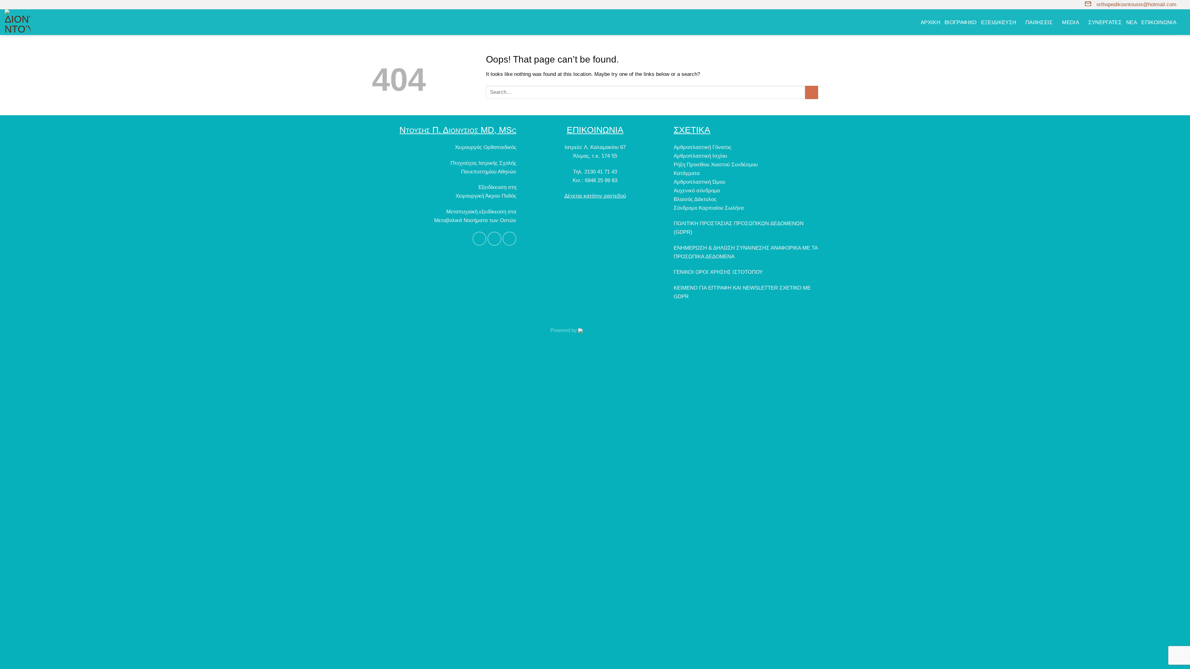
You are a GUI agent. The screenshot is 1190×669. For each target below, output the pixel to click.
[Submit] (811, 92)
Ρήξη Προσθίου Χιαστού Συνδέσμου (716, 164)
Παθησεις (1039, 22)
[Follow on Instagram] (14, 4)
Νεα (1131, 22)
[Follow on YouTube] (21, 4)
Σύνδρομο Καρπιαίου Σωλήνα (709, 208)
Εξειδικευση (998, 22)
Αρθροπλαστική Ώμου (699, 182)
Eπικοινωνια (1158, 22)
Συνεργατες (1105, 22)
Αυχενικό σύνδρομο (697, 190)
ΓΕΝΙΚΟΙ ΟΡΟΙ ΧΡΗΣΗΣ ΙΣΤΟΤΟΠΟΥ (718, 272)
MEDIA (1070, 22)
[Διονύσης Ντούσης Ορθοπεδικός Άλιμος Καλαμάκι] (54, 22)
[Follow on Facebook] (8, 4)
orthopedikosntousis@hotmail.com (1136, 4)
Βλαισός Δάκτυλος (695, 199)
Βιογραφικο (961, 22)
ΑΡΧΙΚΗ (930, 22)
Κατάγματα (687, 173)
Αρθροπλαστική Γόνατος (702, 147)
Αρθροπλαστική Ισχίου (700, 156)
